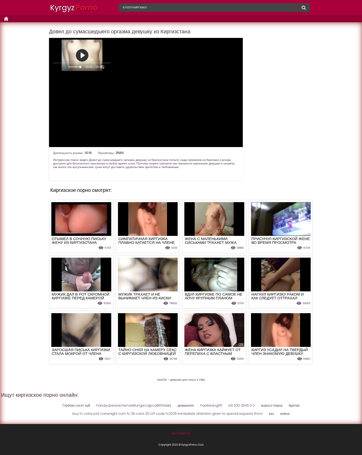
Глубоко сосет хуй (76, 405)
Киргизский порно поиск (303, 7)
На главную (6, 19)
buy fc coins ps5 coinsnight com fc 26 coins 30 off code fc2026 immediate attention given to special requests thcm (167, 413)
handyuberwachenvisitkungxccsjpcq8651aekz (133, 405)
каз (271, 413)
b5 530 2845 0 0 (242, 405)
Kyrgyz (74, 7)
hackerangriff (211, 405)
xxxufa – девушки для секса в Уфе (181, 379)
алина (285, 413)
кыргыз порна (271, 405)
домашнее (186, 405)
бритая (294, 405)
